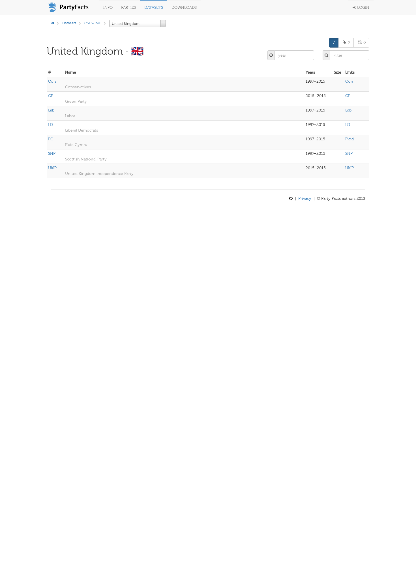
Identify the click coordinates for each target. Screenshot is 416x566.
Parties (128, 7)
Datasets (153, 7)
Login (362, 7)
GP (50, 95)
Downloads (184, 7)
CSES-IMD (92, 23)
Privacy (304, 198)
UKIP (52, 168)
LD (50, 124)
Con (52, 81)
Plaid (349, 139)
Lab (51, 110)
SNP (51, 153)
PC (50, 139)
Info (108, 7)
